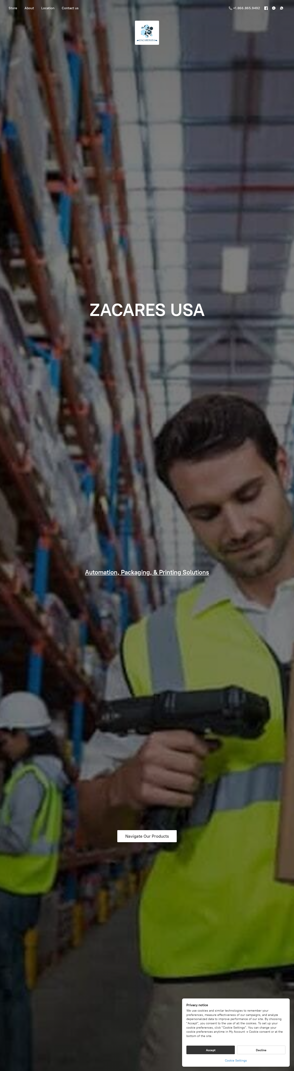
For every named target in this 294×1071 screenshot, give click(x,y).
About (29, 8)
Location (47, 8)
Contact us (70, 8)
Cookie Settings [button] (236, 1060)
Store (13, 8)
